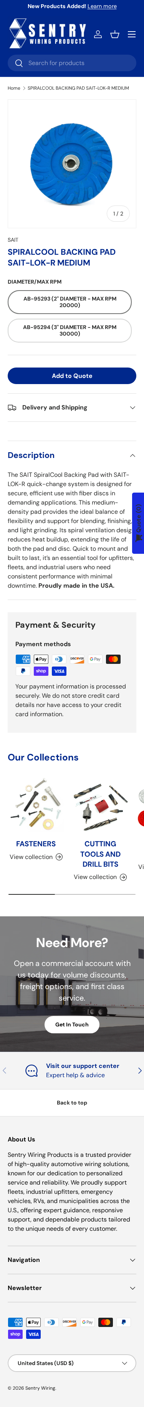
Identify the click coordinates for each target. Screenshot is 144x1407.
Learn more (102, 6)
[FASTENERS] (36, 805)
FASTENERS (36, 844)
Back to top (72, 1102)
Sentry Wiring (40, 1388)
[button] (114, 34)
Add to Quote (72, 376)
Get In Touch (72, 1024)
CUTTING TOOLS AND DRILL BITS (100, 854)
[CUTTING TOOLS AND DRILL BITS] (101, 805)
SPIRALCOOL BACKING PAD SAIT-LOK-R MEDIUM (78, 88)
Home (14, 88)
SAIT (13, 239)
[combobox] (72, 63)
